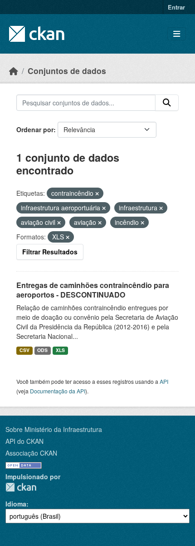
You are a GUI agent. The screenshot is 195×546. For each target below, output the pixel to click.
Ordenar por (35, 129)
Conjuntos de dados (67, 70)
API (164, 381)
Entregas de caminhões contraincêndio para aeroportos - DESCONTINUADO (92, 290)
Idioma (15, 503)
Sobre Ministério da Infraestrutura (53, 429)
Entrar (176, 7)
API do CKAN (24, 441)
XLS (60, 350)
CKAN (20, 487)
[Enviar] (167, 102)
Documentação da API (57, 391)
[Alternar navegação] (176, 33)
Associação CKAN (31, 452)
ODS (42, 350)
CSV (24, 350)
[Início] (13, 70)
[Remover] (97, 193)
